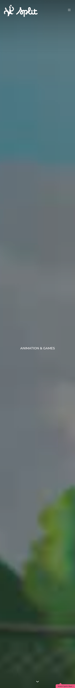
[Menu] (69, 10)
